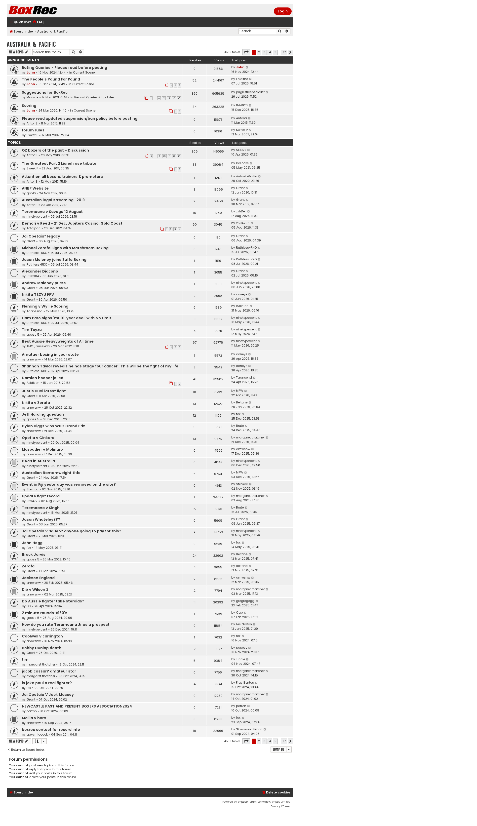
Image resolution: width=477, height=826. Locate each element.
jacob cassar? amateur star (49, 671)
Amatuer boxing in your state (50, 354)
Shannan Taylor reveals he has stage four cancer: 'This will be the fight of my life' (100, 366)
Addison (33, 383)
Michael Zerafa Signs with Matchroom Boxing (65, 247)
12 (164, 98)
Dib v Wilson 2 (35, 589)
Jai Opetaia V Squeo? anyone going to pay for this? (71, 531)
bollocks (242, 163)
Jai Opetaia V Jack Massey (48, 694)
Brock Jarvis (33, 554)
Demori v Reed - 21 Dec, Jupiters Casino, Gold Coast (72, 223)
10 (164, 156)
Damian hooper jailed (42, 377)
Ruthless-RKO (37, 253)
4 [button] (270, 52)
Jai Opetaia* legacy (41, 236)
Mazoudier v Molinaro (42, 449)
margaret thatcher (250, 437)
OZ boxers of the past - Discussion (55, 150)
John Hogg (32, 542)
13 (169, 98)
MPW (239, 391)
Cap (239, 612)
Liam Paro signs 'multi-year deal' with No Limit (66, 317)
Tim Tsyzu (32, 329)
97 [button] (284, 52)
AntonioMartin (246, 176)
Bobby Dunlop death (41, 647)
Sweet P (32, 135)
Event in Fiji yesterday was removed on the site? (69, 484)
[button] (246, 52)
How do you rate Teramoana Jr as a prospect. (66, 624)
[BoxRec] (45, 10)
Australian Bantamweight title (51, 472)
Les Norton (244, 624)
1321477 (32, 501)
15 (179, 98)
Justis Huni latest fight (44, 391)
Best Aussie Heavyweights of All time (58, 341)
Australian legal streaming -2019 (53, 199)
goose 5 (33, 334)
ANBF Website (35, 188)
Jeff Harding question (43, 414)
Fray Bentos (245, 682)
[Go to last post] (247, 67)
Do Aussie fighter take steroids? (53, 601)
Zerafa (28, 566)
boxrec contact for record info (51, 729)
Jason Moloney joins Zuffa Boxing (54, 259)
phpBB (242, 802)
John (31, 72)
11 (159, 98)
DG (29, 606)
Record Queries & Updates (94, 97)
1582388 (242, 306)
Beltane (241, 402)
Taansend (34, 311)
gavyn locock (37, 734)
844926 (242, 105)
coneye (241, 294)
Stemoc (33, 489)
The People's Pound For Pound (51, 79)
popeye (241, 647)
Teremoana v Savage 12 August (52, 211)
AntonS (32, 123)
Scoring (29, 105)
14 (174, 98)
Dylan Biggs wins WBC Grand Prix (53, 426)
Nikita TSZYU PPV (38, 294)
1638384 (33, 276)
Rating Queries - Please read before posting (64, 67)
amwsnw (34, 359)
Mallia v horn (34, 717)
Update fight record (41, 496)
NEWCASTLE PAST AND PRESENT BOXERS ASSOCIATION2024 (77, 706)
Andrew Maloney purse (44, 282)
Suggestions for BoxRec (45, 92)
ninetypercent (37, 216)
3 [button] (264, 52)
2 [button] (259, 52)
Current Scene (84, 72)
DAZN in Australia (38, 461)
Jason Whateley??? (41, 519)
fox (238, 414)
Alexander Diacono (40, 271)
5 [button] (275, 52)
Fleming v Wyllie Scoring (45, 306)
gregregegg (245, 601)
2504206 (242, 223)
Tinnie (240, 659)
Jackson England (38, 577)
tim (25, 659)
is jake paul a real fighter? (47, 682)
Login (283, 11)
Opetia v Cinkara (38, 437)
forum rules (33, 130)
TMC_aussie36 (38, 346)
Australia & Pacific (31, 44)
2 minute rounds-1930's (44, 612)
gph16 (31, 193)
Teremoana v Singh (41, 507)
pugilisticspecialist (250, 92)
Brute (240, 426)
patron (32, 711)
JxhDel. (241, 211)
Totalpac (33, 228)
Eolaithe (242, 79)
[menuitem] (38, 22)
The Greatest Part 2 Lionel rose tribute (59, 163)
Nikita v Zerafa (36, 402)
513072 (241, 150)
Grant (240, 188)
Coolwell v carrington (42, 636)
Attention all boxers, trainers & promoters (62, 176)
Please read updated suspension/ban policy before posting (79, 118)
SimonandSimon (249, 729)
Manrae (32, 97)
